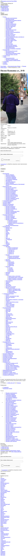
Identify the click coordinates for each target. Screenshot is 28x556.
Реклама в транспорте (10, 26)
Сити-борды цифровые (11, 396)
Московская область (5, 516)
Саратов (2, 536)
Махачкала (3, 513)
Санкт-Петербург (4, 534)
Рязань (2, 531)
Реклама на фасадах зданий (12, 411)
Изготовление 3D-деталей (11, 51)
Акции (4, 56)
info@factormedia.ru (5, 6)
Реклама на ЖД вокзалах (11, 45)
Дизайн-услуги (6, 55)
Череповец (3, 553)
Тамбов (2, 544)
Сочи (2, 539)
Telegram (19, 382)
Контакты (5, 63)
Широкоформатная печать (11, 46)
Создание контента (10, 21)
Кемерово (3, 499)
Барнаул (2, 481)
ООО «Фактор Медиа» (16, 451)
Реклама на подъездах (10, 34)
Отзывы (5, 62)
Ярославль (3, 554)
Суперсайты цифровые (11, 395)
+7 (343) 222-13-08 (5, 9)
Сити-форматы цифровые (11, 397)
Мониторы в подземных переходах (13, 400)
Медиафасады (9, 398)
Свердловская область (11, 401)
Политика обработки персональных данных (10, 450)
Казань (2, 498)
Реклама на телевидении (11, 421)
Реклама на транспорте (11, 25)
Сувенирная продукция (11, 29)
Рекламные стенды (10, 52)
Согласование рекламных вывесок (13, 20)
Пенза (2, 525)
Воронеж (3, 488)
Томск (2, 547)
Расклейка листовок (10, 35)
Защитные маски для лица (11, 54)
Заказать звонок (4, 4)
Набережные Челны (5, 517)
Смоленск (3, 538)
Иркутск (2, 496)
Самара (2, 532)
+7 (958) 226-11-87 (5, 8)
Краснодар (3, 503)
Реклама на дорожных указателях (13, 48)
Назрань (2, 518)
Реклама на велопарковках (12, 410)
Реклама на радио (10, 31)
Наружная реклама (10, 19)
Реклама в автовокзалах (11, 23)
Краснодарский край (5, 504)
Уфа (1, 550)
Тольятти (3, 546)
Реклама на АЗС (9, 43)
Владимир (3, 485)
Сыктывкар (3, 543)
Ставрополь (3, 540)
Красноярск (3, 505)
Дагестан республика (5, 491)
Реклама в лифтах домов (11, 40)
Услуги (2, 13)
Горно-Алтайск (4, 490)
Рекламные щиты (9, 404)
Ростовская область (5, 530)
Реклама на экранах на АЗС (12, 59)
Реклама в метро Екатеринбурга (13, 32)
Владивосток (3, 484)
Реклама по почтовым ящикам (12, 431)
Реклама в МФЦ (9, 22)
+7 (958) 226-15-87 (5, 10)
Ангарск (2, 478)
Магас (2, 510)
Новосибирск (4, 523)
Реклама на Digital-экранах (12, 405)
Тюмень (2, 549)
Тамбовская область (5, 545)
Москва (2, 514)
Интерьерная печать (10, 47)
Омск (2, 524)
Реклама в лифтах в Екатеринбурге (13, 427)
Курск (2, 507)
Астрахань (3, 480)
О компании (6, 61)
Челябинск (3, 552)
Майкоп (2, 512)
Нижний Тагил (4, 520)
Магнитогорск (4, 511)
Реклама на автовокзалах (11, 417)
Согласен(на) (3, 164)
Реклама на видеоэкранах (11, 18)
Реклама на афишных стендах (12, 414)
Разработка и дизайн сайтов (12, 438)
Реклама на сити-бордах (11, 415)
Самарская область (5, 533)
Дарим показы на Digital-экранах (13, 60)
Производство (6, 49)
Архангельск (3, 479)
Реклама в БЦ (9, 42)
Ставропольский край (5, 541)
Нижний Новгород (5, 519)
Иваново (2, 493)
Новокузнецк (3, 521)
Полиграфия (8, 28)
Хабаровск (3, 551)
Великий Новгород (5, 483)
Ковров (2, 500)
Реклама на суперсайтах (11, 403)
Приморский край (5, 527)
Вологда (2, 487)
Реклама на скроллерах (11, 407)
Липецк (2, 508)
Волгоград (3, 486)
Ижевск (2, 494)
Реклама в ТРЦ (9, 41)
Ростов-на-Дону (4, 529)
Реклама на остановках (11, 413)
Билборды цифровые (10, 394)
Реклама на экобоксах (10, 39)
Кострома (3, 501)
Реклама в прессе (9, 33)
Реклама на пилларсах (11, 408)
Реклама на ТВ (9, 27)
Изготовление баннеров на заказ (13, 53)
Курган (2, 506)
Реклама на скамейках (11, 409)
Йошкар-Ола (3, 497)
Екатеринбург (4, 492)
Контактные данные (7, 388)
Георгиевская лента (10, 58)
